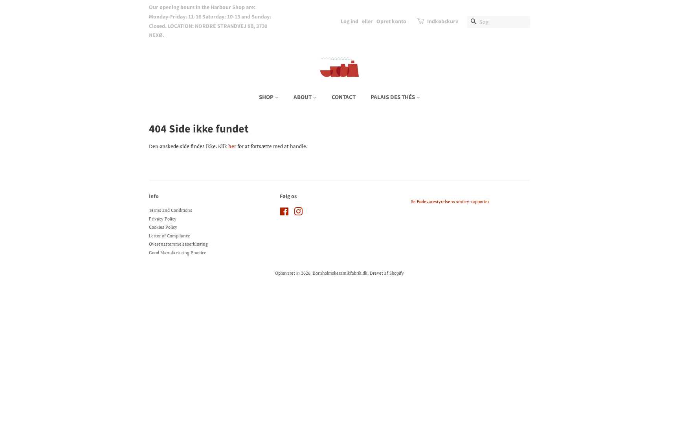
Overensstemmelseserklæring (178, 244)
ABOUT (303, 97)
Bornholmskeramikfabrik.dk (340, 273)
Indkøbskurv (442, 22)
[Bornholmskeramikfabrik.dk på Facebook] (284, 213)
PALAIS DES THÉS (393, 97)
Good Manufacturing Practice (177, 252)
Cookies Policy (163, 227)
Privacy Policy (162, 219)
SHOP (267, 97)
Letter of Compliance (169, 236)
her (232, 146)
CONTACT (344, 97)
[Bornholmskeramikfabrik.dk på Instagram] (298, 213)
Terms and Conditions (170, 210)
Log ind (349, 22)
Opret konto (391, 22)
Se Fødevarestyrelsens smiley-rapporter (450, 201)
